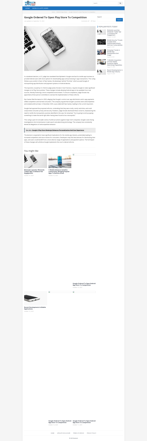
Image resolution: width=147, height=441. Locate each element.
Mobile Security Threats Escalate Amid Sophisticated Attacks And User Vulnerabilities (114, 42)
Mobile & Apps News (40, 8)
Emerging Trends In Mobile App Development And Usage (113, 52)
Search (99, 17)
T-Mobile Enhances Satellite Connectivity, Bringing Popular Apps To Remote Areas (59, 171)
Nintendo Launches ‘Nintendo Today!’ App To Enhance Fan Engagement (34, 171)
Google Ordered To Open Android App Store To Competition (84, 284)
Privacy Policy (91, 433)
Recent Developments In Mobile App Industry (115, 71)
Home (27, 8)
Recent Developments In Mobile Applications (35, 308)
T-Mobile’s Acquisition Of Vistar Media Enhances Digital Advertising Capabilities (114, 62)
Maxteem (75, 438)
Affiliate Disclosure (63, 433)
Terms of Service (78, 433)
